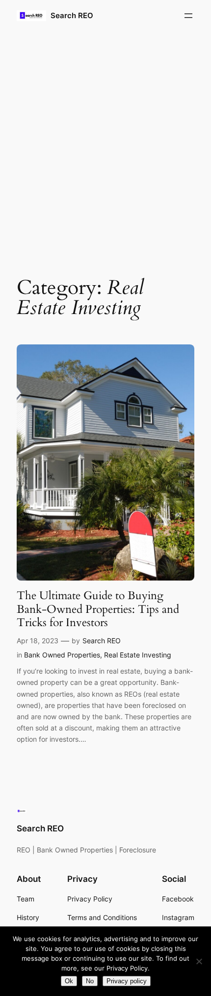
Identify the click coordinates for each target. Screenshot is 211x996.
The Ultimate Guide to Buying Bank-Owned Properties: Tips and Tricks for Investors (98, 609)
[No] (199, 961)
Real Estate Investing (137, 655)
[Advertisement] (105, 146)
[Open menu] (188, 16)
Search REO (72, 15)
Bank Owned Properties (62, 655)
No (90, 981)
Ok (69, 981)
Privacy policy (126, 981)
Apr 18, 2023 (37, 640)
